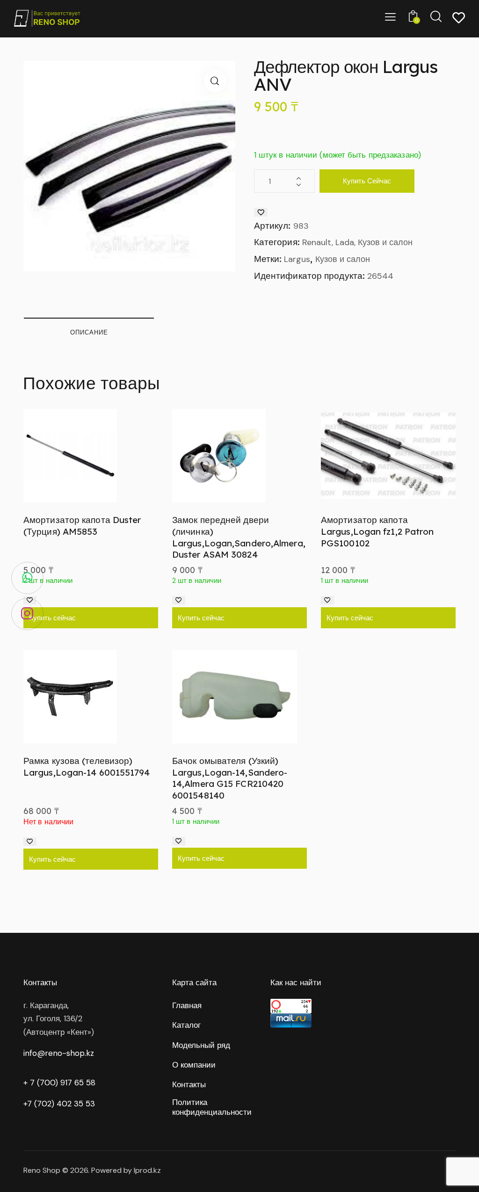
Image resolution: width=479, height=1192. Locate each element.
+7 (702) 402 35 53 (59, 1103)
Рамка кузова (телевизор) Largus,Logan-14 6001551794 (86, 766)
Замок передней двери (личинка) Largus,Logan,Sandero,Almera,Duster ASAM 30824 (238, 537)
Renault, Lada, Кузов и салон (357, 242)
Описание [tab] (89, 332)
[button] (215, 81)
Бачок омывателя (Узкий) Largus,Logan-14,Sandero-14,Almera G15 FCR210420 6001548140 (229, 778)
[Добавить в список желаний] (261, 212)
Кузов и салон (342, 259)
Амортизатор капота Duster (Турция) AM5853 (82, 525)
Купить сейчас (367, 180)
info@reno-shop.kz (58, 1053)
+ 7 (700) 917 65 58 (59, 1082)
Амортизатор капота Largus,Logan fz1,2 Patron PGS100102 (377, 531)
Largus (297, 259)
